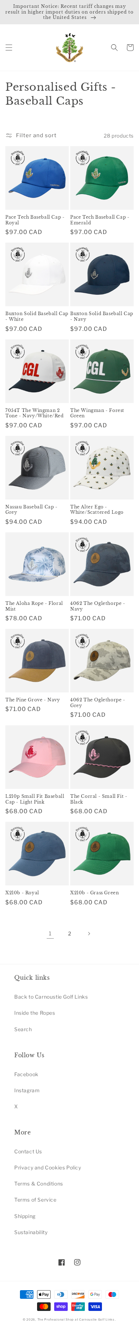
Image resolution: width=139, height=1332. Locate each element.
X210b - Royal (22, 892)
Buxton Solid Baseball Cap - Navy (101, 316)
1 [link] (50, 933)
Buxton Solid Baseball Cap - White (36, 316)
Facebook (26, 1074)
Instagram (27, 1090)
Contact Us (28, 1151)
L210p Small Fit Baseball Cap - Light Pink (34, 799)
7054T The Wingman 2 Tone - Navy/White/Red (34, 413)
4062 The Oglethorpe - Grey (97, 702)
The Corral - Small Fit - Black (98, 799)
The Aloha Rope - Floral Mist (34, 606)
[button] (9, 47)
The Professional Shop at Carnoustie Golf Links (75, 1319)
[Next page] (89, 933)
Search (23, 1029)
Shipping (25, 1216)
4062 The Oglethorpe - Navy (97, 606)
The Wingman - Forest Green (97, 413)
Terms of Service (35, 1200)
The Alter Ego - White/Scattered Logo (97, 509)
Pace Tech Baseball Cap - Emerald (99, 219)
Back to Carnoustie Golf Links (51, 997)
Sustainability (30, 1232)
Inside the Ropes (34, 1013)
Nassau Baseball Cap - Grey (31, 509)
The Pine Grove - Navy (32, 699)
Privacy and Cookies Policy (47, 1167)
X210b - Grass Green (94, 892)
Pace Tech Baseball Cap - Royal (35, 219)
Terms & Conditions (38, 1184)
